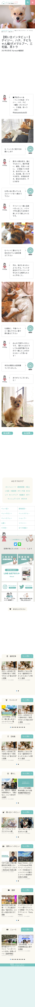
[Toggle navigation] (32, 2)
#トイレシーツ (11, 487)
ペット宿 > (5, 509)
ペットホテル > (24, 513)
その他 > (4, 528)
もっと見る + (27, 656)
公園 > (3, 523)
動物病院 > (22, 509)
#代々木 (24, 499)
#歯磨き (22, 495)
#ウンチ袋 (21, 491)
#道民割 (14, 491)
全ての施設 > (23, 528)
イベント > (22, 523)
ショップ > (22, 518)
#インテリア (13, 495)
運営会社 (12, 964)
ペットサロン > (6, 513)
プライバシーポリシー (20, 964)
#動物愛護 (21, 487)
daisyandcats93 (20, 112)
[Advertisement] (17, 74)
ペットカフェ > (6, 518)
